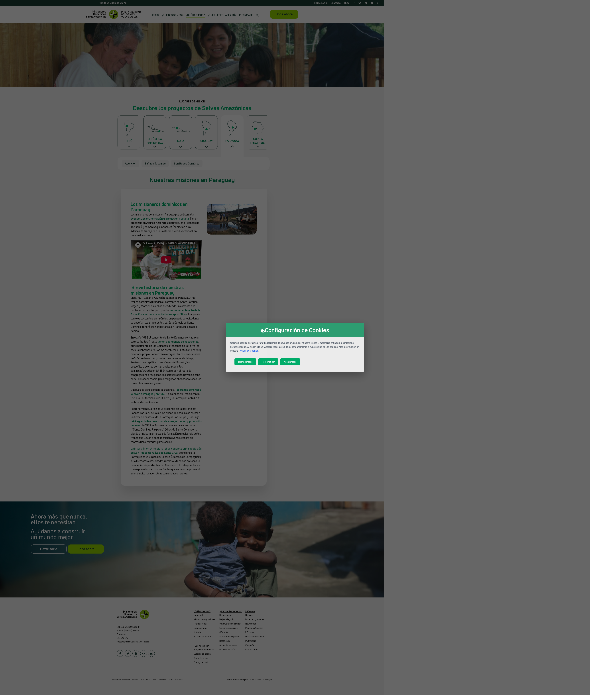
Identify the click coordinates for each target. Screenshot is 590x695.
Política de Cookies (248, 350)
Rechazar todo (245, 361)
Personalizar (268, 361)
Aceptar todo (290, 361)
